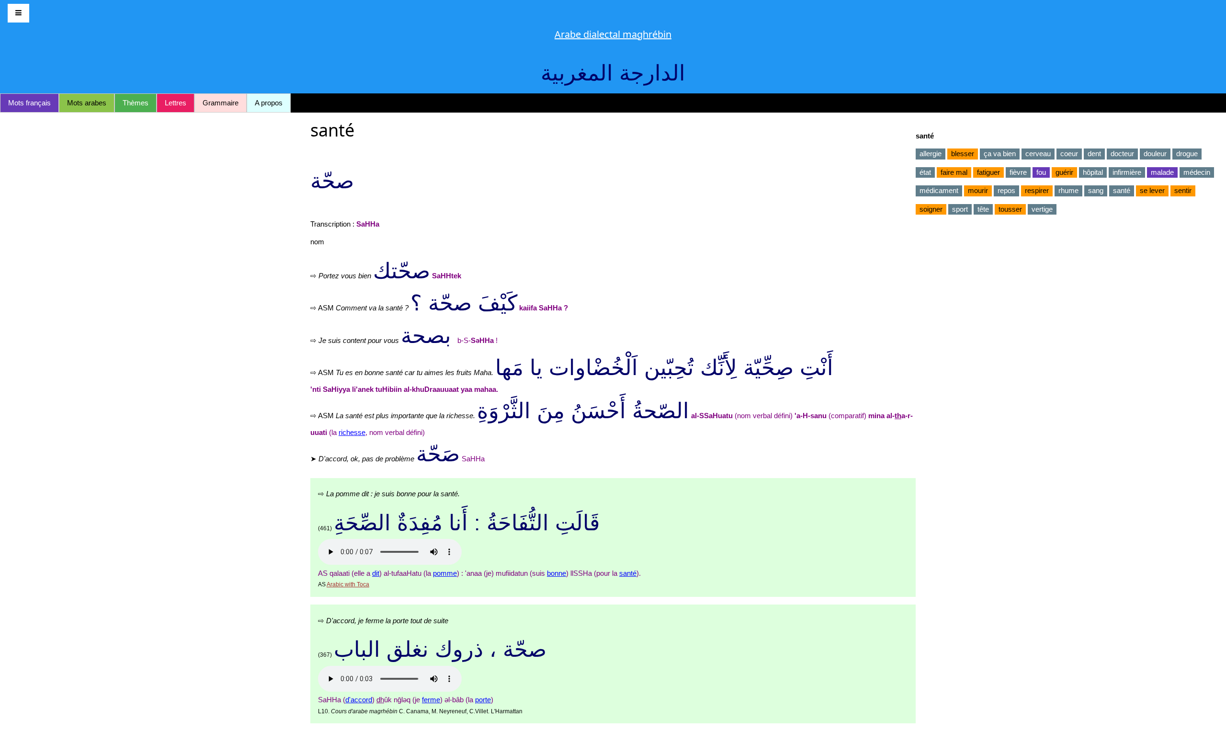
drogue (1187, 153)
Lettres (175, 103)
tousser (1010, 209)
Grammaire (220, 103)
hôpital (1093, 172)
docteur (1122, 153)
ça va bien (1000, 153)
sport (960, 209)
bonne (556, 573)
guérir (1064, 172)
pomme (445, 573)
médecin (1196, 172)
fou (1041, 172)
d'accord (358, 700)
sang (1095, 190)
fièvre (1018, 172)
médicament (939, 190)
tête (983, 209)
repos (1006, 190)
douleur (1155, 153)
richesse (352, 432)
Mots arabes (86, 103)
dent (1094, 153)
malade (1162, 172)
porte (483, 700)
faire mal (954, 172)
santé (627, 573)
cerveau (1038, 153)
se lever (1152, 190)
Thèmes (135, 103)
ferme (431, 700)
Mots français (29, 103)
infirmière (1126, 172)
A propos (269, 103)
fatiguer (988, 172)
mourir (978, 190)
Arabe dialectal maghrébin (613, 34)
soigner (931, 209)
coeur (1069, 153)
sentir (1183, 190)
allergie (931, 153)
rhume (1068, 190)
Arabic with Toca (348, 584)
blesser (962, 153)
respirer (1037, 190)
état (925, 172)
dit (375, 573)
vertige (1042, 209)
